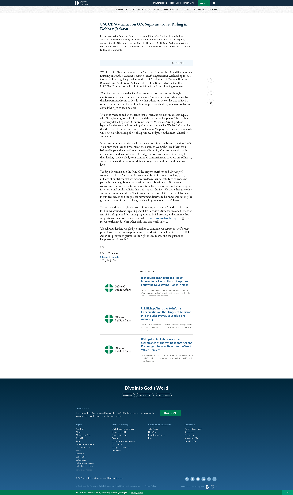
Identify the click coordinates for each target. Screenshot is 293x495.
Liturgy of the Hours (121, 447)
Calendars (189, 435)
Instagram (211, 94)
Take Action (153, 429)
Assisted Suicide (83, 447)
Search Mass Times (120, 435)
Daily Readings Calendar (167, 3)
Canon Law (80, 456)
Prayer (115, 438)
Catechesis (81, 460)
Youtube (198, 479)
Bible (78, 450)
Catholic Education (84, 466)
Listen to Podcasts (144, 395)
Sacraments (117, 444)
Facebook (211, 87)
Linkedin (203, 479)
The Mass (116, 450)
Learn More (170, 413)
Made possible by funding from (192, 486)
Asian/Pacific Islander (85, 444)
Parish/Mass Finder (193, 429)
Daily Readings (159, 3)
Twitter (211, 79)
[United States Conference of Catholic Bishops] (81, 3)
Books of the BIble (120, 432)
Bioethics (80, 453)
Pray (150, 438)
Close (286, 493)
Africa (78, 432)
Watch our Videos (163, 395)
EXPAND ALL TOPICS (84, 470)
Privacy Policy (150, 486)
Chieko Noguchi (109, 257)
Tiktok (211, 102)
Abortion (80, 429)
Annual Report (82, 438)
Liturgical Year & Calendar (123, 441)
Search (214, 3)
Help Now (204, 3)
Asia (78, 441)
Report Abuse (188, 3)
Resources (189, 432)
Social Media (190, 441)
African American (83, 435)
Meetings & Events (156, 435)
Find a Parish (175, 3)
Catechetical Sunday (85, 463)
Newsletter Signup (192, 438)
